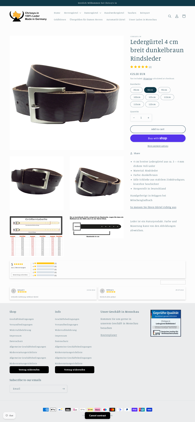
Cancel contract (97, 415)
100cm (137, 97)
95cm (164, 89)
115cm (137, 104)
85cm (136, 89)
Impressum (16, 335)
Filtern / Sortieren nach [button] (172, 282)
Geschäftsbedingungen (22, 319)
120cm (152, 104)
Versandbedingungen (21, 324)
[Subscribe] (63, 388)
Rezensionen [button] (15, 282)
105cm (152, 97)
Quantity (134, 111)
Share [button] (137, 153)
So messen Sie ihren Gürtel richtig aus (153, 207)
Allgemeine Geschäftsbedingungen (28, 346)
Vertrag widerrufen (29, 369)
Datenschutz (16, 341)
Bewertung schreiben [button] (20, 275)
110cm (167, 97)
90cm (150, 89)
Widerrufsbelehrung (20, 330)
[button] (72, 12)
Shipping (147, 78)
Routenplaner (109, 334)
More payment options (158, 146)
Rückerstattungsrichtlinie (23, 352)
